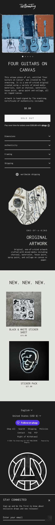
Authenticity (11, 145)
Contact (21, 433)
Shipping (9, 163)
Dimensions (10, 136)
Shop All (11, 429)
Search (21, 429)
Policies (44, 429)
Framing (8, 154)
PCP (36, 433)
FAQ (29, 433)
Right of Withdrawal (27, 437)
